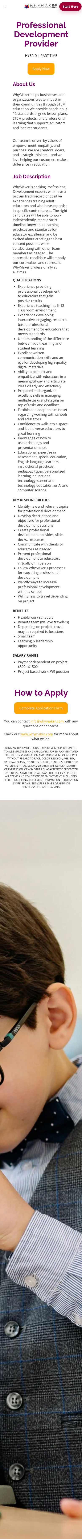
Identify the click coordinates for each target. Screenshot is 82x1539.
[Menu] (4, 6)
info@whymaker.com (47, 721)
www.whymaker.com (36, 734)
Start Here (70, 6)
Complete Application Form (41, 708)
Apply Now (41, 68)
